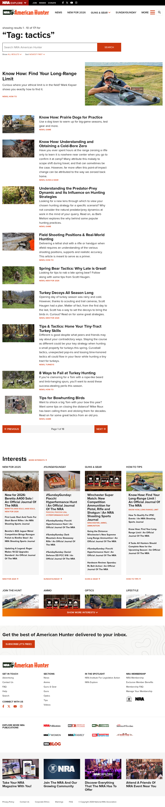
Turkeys (50, 364)
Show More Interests (100, 612)
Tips (46, 700)
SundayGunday (126, 12)
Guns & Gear (99, 12)
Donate (52, 2)
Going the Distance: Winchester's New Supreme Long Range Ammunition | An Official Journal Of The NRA (102, 536)
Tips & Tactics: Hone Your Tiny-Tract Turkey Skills (70, 328)
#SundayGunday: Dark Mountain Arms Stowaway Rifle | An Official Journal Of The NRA (60, 539)
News (58, 12)
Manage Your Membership (139, 691)
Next (102, 429)
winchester (93, 522)
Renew (42, 2)
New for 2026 (76, 12)
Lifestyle (132, 590)
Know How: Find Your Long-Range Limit (39, 76)
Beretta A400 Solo (14, 508)
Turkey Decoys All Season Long (66, 293)
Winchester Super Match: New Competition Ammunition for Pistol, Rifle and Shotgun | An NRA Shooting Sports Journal (100, 507)
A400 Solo (30, 508)
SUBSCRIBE (19, 644)
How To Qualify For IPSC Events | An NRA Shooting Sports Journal (142, 519)
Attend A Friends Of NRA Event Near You (141, 784)
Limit (156, 509)
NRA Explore (91, 682)
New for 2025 (9, 579)
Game (48, 129)
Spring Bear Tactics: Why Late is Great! (72, 268)
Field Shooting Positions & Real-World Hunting (72, 237)
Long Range (146, 509)
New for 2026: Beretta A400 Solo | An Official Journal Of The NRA (20, 500)
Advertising (8, 677)
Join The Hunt (12, 590)
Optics (89, 590)
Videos (47, 704)
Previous (12, 429)
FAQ (4, 686)
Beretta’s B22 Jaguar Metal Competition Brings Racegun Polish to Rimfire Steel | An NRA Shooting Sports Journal (20, 536)
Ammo (48, 590)
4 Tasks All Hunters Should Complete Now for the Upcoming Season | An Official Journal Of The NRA (144, 548)
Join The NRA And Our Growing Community (60, 784)
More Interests (37, 460)
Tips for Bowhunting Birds (62, 398)
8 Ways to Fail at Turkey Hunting (67, 373)
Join (35, 2)
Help (4, 691)
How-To (13, 96)
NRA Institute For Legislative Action (102, 677)
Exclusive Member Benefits (139, 682)
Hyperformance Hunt (57, 515)
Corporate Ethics (42, 801)
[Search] (159, 12)
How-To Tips (134, 467)
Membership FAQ (134, 686)
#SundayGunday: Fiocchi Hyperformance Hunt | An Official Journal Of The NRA (61, 501)
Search (109, 47)
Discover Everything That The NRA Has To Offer (100, 786)
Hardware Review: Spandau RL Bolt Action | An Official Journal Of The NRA (101, 566)
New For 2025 (11, 467)
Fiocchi (50, 512)
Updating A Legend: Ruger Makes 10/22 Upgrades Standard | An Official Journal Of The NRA (20, 553)
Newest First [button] (36, 54)
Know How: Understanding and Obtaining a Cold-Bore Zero (66, 144)
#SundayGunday (55, 467)
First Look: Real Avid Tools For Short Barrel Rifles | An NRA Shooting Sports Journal (20, 520)
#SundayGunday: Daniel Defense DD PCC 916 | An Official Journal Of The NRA (60, 555)
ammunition (93, 525)
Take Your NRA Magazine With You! (16, 784)
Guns (46, 691)
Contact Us (7, 682)
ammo (104, 522)
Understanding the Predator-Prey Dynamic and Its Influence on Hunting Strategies (72, 192)
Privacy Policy (8, 801)
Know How (134, 509)
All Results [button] (14, 54)
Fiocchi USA (61, 512)
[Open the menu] (153, 12)
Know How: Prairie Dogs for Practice (70, 117)
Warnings (59, 801)
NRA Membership (135, 677)
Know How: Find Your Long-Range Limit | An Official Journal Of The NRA (144, 500)
